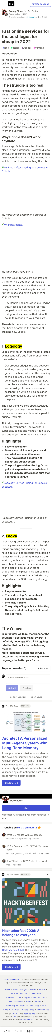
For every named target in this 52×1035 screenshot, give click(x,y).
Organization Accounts (34, 997)
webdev (26, 47)
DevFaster (32, 11)
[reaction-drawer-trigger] (7, 1031)
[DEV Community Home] (11, 4)
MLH (44, 1005)
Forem (14, 1013)
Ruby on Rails (27, 1019)
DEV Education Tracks (20, 993)
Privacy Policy (27, 1009)
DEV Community (27, 827)
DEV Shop (34, 1005)
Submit (12, 688)
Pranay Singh (16, 11)
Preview (26, 688)
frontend (39, 47)
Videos (42, 989)
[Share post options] (47, 1031)
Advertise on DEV (13, 997)
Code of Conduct (18, 697)
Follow (26, 808)
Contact (37, 1001)
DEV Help (36, 993)
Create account (40, 4)
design (15, 47)
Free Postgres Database (17, 1005)
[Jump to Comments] (18, 1031)
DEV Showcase (16, 1001)
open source (29, 1013)
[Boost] (40, 1031)
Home (7, 989)
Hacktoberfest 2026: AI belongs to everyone (21, 933)
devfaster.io (30, 17)
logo (6, 47)
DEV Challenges (20, 989)
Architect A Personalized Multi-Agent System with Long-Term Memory (25, 743)
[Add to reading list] (30, 1031)
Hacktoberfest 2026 (13, 950)
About (28, 1001)
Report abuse (36, 697)
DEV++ (33, 989)
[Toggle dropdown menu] (48, 706)
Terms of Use (43, 1009)
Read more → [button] (11, 783)
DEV (15, 1016)
